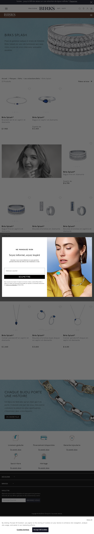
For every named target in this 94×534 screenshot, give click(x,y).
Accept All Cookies (40, 530)
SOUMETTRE (24, 277)
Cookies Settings (23, 530)
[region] (47, 525)
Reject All (89, 520)
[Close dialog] (90, 239)
